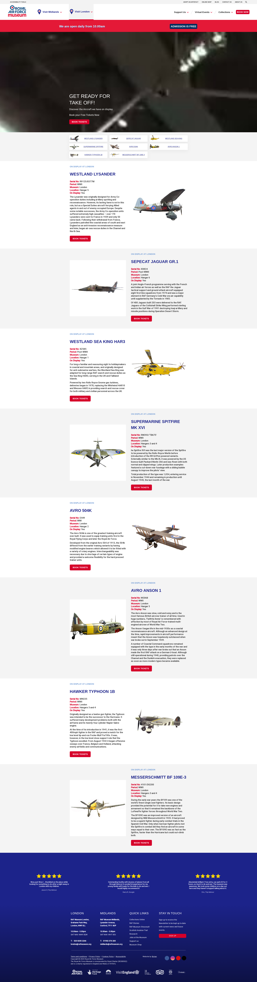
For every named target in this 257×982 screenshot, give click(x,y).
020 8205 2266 (80, 941)
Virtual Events (202, 12)
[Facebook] (167, 958)
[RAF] (76, 972)
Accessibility (121, 957)
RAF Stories (134, 923)
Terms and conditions (79, 957)
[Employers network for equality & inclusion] (181, 972)
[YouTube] (178, 958)
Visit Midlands (51, 12)
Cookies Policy (108, 957)
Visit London (82, 11)
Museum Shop (136, 945)
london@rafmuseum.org (81, 944)
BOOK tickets (79, 122)
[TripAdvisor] (160, 972)
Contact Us (227, 2)
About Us (238, 2)
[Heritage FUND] (94, 972)
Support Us (180, 12)
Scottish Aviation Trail (139, 930)
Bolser (154, 957)
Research (134, 934)
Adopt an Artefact (190, 2)
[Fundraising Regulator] (170, 972)
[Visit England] (128, 972)
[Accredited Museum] (108, 972)
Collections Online (137, 919)
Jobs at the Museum (138, 937)
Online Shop (206, 2)
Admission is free (183, 26)
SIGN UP (172, 936)
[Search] (246, 2)
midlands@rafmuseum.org (111, 944)
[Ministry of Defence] (148, 972)
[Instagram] (172, 958)
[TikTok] (184, 958)
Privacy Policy (94, 957)
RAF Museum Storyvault (139, 927)
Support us (134, 941)
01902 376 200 (109, 941)
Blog (217, 2)
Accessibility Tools (18, 2)
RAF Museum (17, 11)
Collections (224, 12)
